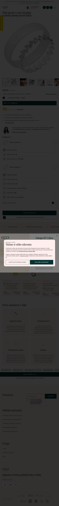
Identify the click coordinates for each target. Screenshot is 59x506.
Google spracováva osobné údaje (27, 251)
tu (6, 257)
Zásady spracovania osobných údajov (44, 268)
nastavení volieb (24, 255)
